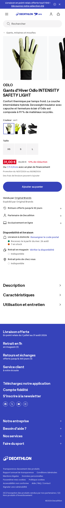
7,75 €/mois (12, 167)
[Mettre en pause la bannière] (54, 4)
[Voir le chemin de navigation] (4, 33)
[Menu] (6, 14)
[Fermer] (59, 4)
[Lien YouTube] (18, 404)
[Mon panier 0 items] (58, 14)
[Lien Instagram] (25, 404)
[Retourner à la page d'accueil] (29, 14)
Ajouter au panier (32, 186)
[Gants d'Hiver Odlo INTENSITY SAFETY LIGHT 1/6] (25, 58)
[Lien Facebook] (5, 404)
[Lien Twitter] (12, 404)
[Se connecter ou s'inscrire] (51, 14)
